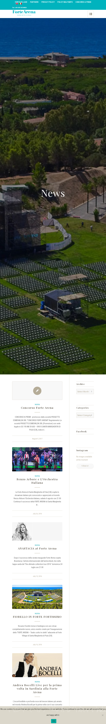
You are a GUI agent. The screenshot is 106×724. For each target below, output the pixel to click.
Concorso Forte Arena (37, 407)
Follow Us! (85, 466)
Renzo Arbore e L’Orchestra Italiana (37, 480)
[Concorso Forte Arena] (37, 390)
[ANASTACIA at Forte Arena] (37, 531)
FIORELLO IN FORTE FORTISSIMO (37, 616)
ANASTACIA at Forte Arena (37, 548)
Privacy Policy (48, 2)
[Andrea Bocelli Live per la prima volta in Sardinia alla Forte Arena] (37, 665)
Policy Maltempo (65, 2)
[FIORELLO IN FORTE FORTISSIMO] (37, 597)
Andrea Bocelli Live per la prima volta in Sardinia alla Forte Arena (37, 688)
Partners (34, 2)
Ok (53, 721)
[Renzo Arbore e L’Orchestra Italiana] (37, 459)
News (37, 404)
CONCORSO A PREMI (83, 2)
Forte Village (21, 2)
